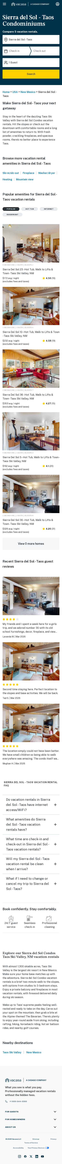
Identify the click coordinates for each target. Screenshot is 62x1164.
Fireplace (28, 173)
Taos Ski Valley (12, 1052)
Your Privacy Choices (36, 1148)
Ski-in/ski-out (11, 173)
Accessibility (18, 1148)
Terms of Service (31, 1143)
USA (15, 92)
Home (6, 92)
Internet (48, 209)
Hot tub (29, 209)
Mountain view (25, 179)
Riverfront (12, 214)
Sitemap (35, 1139)
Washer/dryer (46, 173)
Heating (7, 179)
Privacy (53, 1139)
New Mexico (28, 92)
